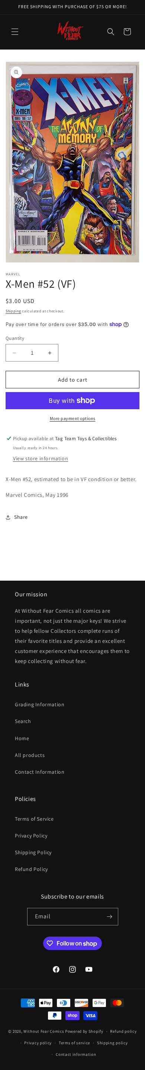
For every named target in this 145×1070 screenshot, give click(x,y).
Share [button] (21, 517)
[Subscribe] (110, 916)
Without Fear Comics (43, 1031)
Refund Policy (31, 869)
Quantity (15, 338)
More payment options (73, 418)
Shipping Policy (33, 852)
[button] (15, 31)
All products (30, 755)
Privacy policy (38, 1042)
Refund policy (123, 1031)
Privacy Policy (31, 835)
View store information (40, 458)
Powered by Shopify (84, 1031)
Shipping (13, 311)
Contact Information (39, 771)
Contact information (76, 1054)
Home (22, 738)
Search (23, 721)
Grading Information (39, 704)
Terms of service (74, 1042)
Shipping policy (112, 1042)
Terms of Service (34, 818)
